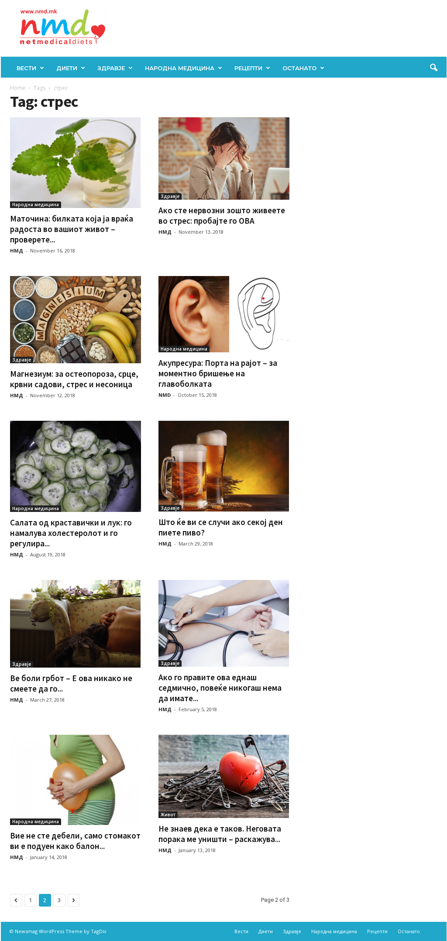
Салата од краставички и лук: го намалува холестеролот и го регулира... (71, 533)
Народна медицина (179, 68)
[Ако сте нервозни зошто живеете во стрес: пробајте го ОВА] (223, 158)
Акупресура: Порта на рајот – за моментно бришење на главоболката (217, 373)
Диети (66, 68)
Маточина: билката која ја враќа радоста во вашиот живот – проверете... (71, 229)
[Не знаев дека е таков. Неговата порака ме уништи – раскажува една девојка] (223, 776)
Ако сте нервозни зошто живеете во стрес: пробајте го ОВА (221, 215)
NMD (164, 395)
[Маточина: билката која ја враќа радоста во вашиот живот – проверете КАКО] (75, 162)
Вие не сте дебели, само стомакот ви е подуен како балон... (75, 840)
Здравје (111, 68)
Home (17, 88)
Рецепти (248, 68)
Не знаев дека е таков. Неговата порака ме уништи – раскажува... (219, 833)
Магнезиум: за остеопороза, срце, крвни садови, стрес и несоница (74, 378)
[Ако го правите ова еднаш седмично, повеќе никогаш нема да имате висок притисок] (223, 623)
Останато (299, 68)
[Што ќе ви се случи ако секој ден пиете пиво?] (223, 466)
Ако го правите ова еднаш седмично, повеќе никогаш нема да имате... (220, 687)
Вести (26, 68)
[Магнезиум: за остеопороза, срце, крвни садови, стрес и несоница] (75, 319)
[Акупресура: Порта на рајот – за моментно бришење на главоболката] (223, 314)
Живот (168, 814)
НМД (16, 250)
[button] (433, 68)
